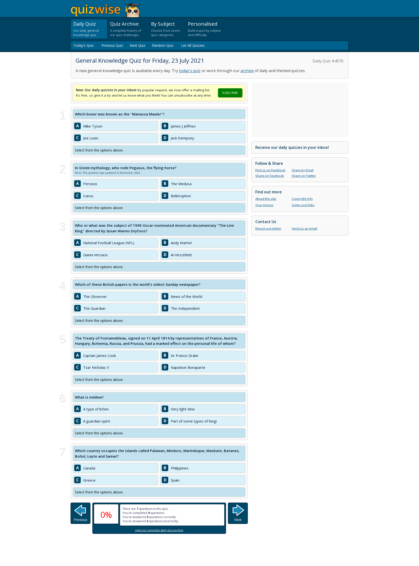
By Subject (163, 24)
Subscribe (230, 93)
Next (238, 519)
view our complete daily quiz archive (159, 530)
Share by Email (303, 170)
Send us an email (304, 228)
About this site (265, 198)
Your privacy (264, 205)
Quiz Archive (124, 24)
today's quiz (190, 70)
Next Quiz (137, 45)
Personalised (202, 24)
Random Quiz (162, 45)
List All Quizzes (193, 45)
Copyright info (302, 198)
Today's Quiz (83, 45)
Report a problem (268, 228)
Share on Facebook (269, 176)
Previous (80, 519)
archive (247, 70)
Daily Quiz (84, 24)
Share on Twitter (304, 176)
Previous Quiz (112, 45)
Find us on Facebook (270, 170)
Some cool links (303, 205)
